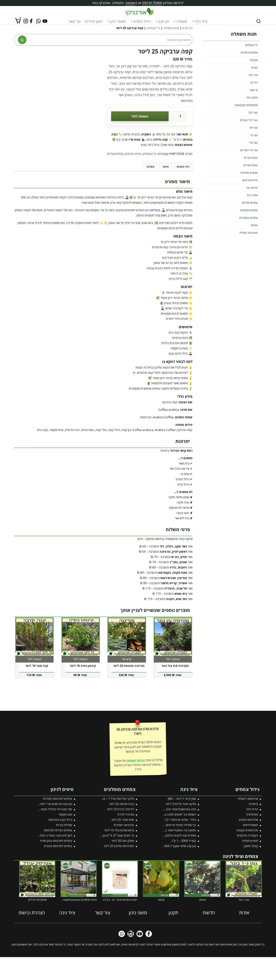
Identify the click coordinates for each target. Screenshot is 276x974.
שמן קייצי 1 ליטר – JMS (182, 799)
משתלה (181, 21)
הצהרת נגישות (32, 912)
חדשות (209, 912)
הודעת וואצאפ (136, 760)
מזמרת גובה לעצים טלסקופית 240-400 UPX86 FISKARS (161, 835)
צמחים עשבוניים (248, 217)
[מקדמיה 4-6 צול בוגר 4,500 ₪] (173, 636)
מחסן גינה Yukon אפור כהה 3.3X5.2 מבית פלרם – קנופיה (160, 830)
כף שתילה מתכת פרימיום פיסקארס (175, 825)
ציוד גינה (201, 21)
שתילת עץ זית (64, 825)
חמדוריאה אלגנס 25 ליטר (118, 846)
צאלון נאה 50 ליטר (123, 841)
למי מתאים (183, 166)
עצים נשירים (250, 165)
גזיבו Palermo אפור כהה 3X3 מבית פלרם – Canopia (163, 809)
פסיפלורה (252, 814)
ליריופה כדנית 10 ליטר (120, 809)
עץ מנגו (163, 21)
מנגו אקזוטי (65, 814)
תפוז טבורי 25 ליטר (122, 820)
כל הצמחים (153, 28)
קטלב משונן (251, 846)
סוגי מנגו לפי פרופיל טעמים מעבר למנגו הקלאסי (43, 809)
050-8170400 (152, 3)
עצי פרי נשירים (249, 150)
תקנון (173, 912)
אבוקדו (254, 60)
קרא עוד (127, 659)
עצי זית (254, 127)
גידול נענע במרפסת (60, 820)
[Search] (258, 21)
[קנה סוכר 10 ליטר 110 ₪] (34, 636)
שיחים (254, 225)
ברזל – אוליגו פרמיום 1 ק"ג (180, 820)
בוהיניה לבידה (125, 814)
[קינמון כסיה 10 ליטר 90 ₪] (81, 636)
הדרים (254, 82)
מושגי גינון (138, 912)
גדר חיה (253, 75)
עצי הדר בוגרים (249, 120)
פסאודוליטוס (250, 825)
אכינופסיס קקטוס (247, 830)
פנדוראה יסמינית (124, 825)
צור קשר (75, 21)
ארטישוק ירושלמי (248, 799)
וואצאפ (131, 3)
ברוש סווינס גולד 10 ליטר (119, 830)
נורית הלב (252, 809)
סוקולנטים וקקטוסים (246, 105)
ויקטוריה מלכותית (247, 835)
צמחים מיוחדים (249, 52)
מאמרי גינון (118, 21)
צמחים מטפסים (249, 210)
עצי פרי (253, 142)
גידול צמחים (142, 21)
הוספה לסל (139, 116)
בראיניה (253, 804)
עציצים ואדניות (249, 172)
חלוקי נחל (252, 97)
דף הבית (187, 28)
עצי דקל (253, 112)
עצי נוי (254, 135)
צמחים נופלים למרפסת (58, 830)
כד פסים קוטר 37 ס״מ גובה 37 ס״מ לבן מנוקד (106, 835)
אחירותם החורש (248, 820)
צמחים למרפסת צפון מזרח (56, 841)
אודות (244, 912)
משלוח (151, 166)
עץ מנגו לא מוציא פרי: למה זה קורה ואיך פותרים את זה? (39, 804)
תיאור (165, 166)
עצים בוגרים (251, 157)
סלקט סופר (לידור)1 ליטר (180, 804)
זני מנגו (254, 90)
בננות (254, 67)
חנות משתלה (171, 28)
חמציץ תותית (250, 841)
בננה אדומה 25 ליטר (121, 804)
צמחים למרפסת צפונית (58, 846)
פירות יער (252, 187)
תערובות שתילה (248, 232)
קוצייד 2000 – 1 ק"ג (184, 841)
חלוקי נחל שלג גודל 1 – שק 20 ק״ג (113, 799)
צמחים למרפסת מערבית (57, 799)
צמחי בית (252, 195)
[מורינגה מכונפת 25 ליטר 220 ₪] (127, 636)
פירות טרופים (133, 154)
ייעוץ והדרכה (93, 21)
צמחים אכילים (115, 154)
